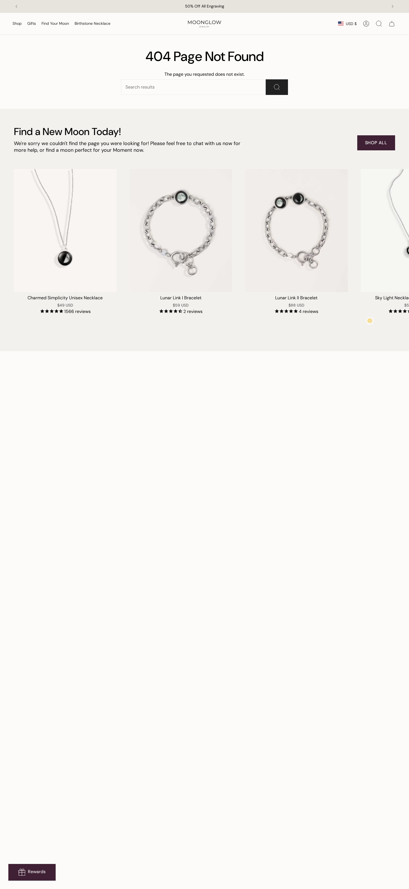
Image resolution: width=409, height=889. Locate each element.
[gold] (369, 320)
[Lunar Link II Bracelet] (296, 230)
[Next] (392, 6)
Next (400, 230)
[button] (17, 23)
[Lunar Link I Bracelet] (181, 230)
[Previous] (16, 6)
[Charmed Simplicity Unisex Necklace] (65, 230)
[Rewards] (32, 872)
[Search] (277, 87)
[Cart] (391, 23)
